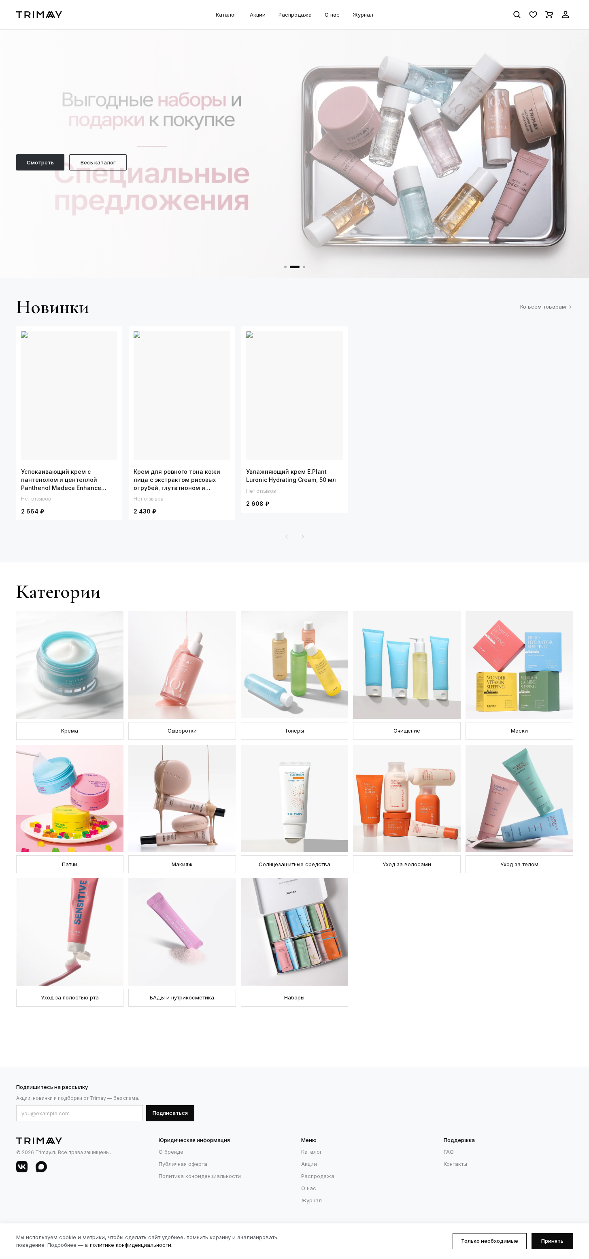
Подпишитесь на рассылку (52, 1087)
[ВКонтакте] (22, 1166)
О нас (332, 14)
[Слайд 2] (295, 267)
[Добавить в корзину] (94, 340)
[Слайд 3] (304, 267)
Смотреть (40, 162)
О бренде (171, 1151)
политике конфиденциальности (130, 1245)
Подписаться (170, 1113)
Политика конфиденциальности (200, 1176)
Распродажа (295, 14)
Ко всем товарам (543, 306)
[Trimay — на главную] (39, 14)
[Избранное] (533, 14)
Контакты (455, 1164)
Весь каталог (98, 162)
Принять (552, 1241)
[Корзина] (549, 14)
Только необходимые (489, 1241)
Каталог (226, 14)
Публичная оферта (183, 1164)
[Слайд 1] (285, 267)
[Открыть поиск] (517, 14)
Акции (258, 14)
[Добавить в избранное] (108, 340)
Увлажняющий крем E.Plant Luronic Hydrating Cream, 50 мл (291, 475)
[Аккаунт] (565, 14)
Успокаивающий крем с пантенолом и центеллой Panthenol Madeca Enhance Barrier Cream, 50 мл (61, 480)
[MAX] (41, 1166)
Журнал (363, 14)
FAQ (449, 1151)
